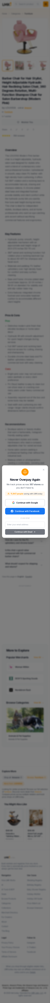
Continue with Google (27, 502)
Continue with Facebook (27, 511)
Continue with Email (23, 532)
